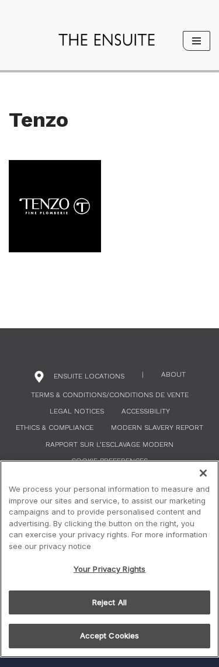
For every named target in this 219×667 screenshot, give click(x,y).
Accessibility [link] (145, 411)
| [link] (143, 374)
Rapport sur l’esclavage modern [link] (109, 444)
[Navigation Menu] (196, 41)
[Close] (203, 473)
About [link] (173, 374)
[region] (109, 559)
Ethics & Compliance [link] (54, 427)
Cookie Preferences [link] (109, 461)
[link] (106, 40)
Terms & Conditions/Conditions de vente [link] (110, 395)
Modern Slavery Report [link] (157, 427)
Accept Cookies (110, 635)
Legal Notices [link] (77, 411)
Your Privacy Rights (109, 569)
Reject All (109, 602)
